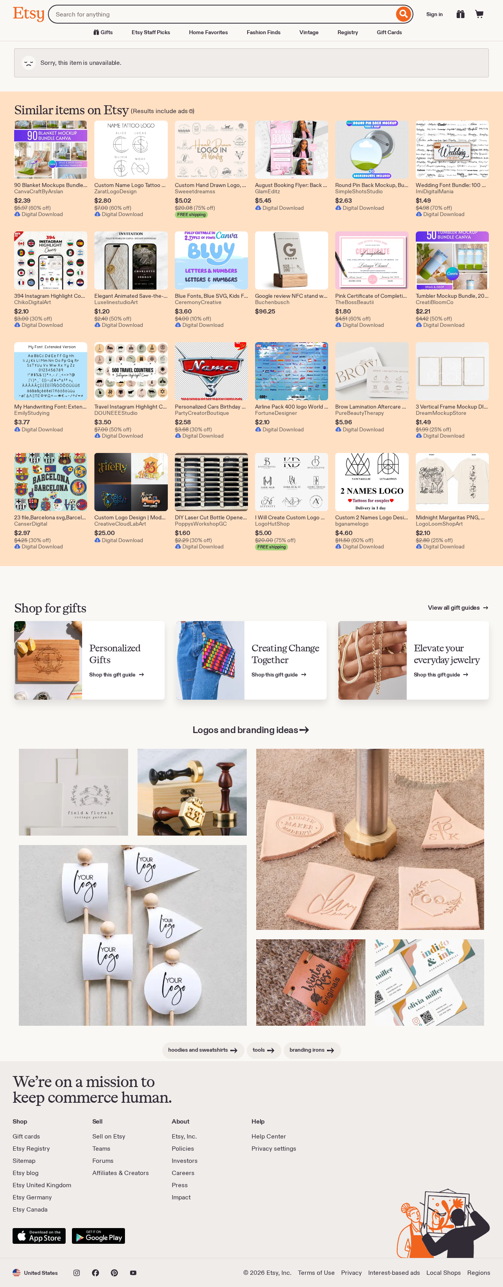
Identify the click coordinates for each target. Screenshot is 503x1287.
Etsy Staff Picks (151, 32)
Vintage (309, 32)
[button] (35, 1273)
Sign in (434, 14)
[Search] (403, 14)
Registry (348, 32)
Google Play (98, 1236)
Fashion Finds (264, 32)
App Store (39, 1236)
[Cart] (479, 14)
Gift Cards (389, 32)
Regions (478, 1272)
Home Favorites (208, 32)
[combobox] (221, 14)
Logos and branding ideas (245, 729)
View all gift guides (454, 607)
